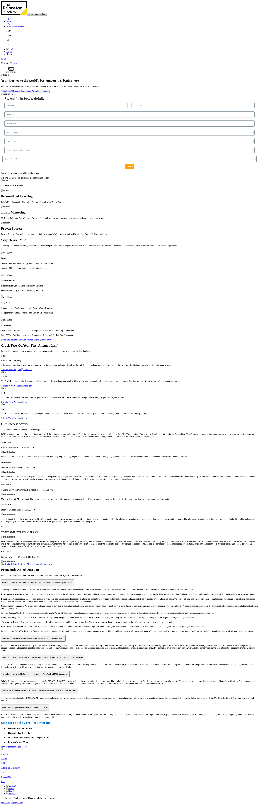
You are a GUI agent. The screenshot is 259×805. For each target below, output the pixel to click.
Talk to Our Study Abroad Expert (25, 564)
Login (9, 51)
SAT (8, 24)
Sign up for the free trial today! (14, 747)
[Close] (15, 94)
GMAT (9, 21)
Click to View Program (11, 369)
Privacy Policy (17, 802)
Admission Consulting (15, 26)
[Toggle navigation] (37, 14)
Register (9, 54)
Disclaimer (5, 802)
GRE (8, 19)
